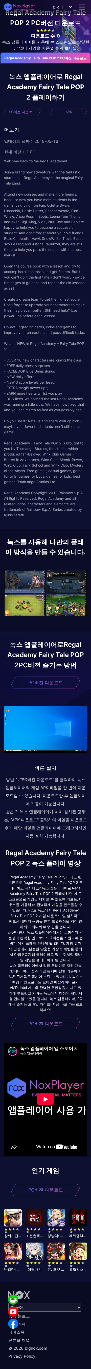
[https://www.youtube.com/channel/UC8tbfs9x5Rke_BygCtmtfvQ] (13, 1312)
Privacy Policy (21, 1356)
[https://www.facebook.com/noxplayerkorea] (13, 1324)
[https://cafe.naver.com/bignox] (13, 1300)
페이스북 (16, 1332)
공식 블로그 (19, 1315)
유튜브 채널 (19, 1340)
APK (68, 112)
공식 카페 (17, 1324)
